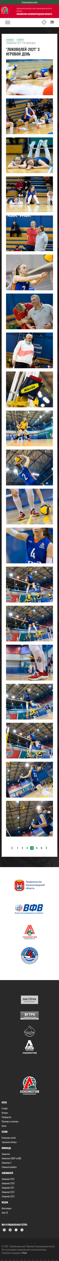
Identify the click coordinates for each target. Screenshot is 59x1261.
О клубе (5, 1108)
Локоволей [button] (7, 1173)
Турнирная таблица (9, 1142)
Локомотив (6, 1154)
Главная (10, 39)
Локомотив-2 (7, 1162)
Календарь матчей (9, 1137)
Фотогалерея (6, 1208)
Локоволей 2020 (8, 1183)
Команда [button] (6, 1148)
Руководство (6, 1117)
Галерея (20, 39)
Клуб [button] (4, 1102)
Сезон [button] (5, 1131)
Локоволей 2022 (8, 1192)
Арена (4, 1125)
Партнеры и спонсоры (10, 1121)
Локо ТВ (5, 1212)
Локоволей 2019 (8, 1179)
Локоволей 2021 (8, 1187)
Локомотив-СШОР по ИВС (11, 1158)
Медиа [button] (5, 1202)
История (5, 1112)
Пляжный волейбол (9, 1167)
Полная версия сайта (29, 2)
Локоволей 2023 (8, 1196)
